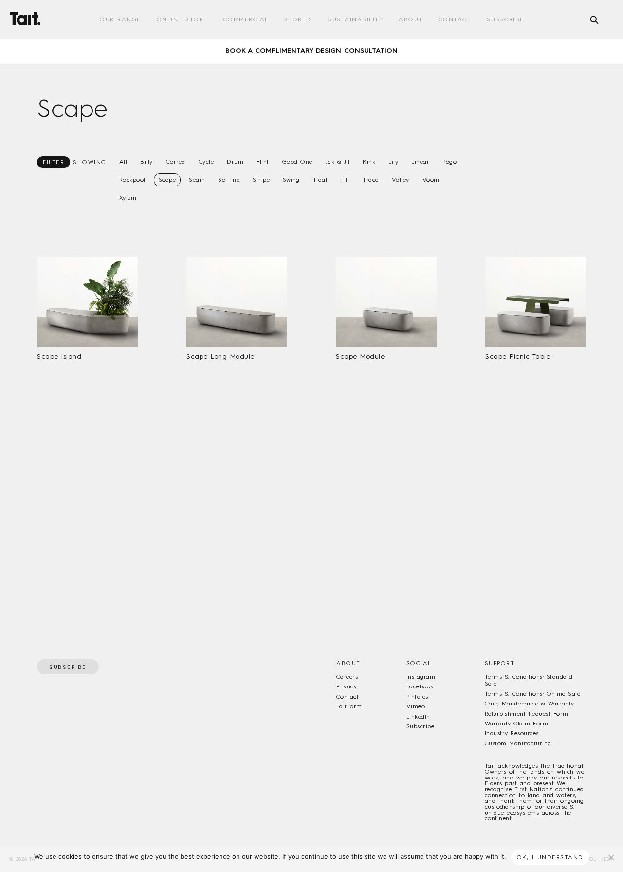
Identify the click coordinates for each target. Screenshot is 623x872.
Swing (291, 179)
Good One (297, 161)
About (411, 19)
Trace (371, 179)
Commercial (246, 19)
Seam (197, 179)
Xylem (128, 197)
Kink (369, 161)
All (123, 161)
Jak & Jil (338, 161)
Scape (167, 179)
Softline (228, 179)
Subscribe (505, 19)
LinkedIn (418, 716)
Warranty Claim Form (516, 723)
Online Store (182, 19)
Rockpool (132, 179)
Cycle (206, 161)
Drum (235, 161)
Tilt (344, 179)
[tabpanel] (311, 47)
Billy (146, 161)
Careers (347, 676)
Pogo (449, 161)
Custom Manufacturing (518, 743)
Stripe (261, 179)
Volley (400, 179)
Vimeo (415, 706)
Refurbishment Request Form (526, 713)
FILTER (53, 162)
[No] (611, 857)
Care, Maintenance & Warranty (529, 703)
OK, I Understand (550, 857)
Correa (175, 161)
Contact (455, 19)
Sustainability (355, 19)
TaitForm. (349, 706)
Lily (393, 161)
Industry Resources (512, 733)
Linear (420, 161)
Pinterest (418, 696)
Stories (298, 19)
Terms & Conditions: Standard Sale (529, 680)
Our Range (120, 19)
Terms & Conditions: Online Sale (532, 693)
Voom (431, 179)
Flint (263, 161)
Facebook (420, 686)
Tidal (320, 179)
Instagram (420, 676)
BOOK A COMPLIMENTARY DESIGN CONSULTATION (311, 46)
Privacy (346, 686)
